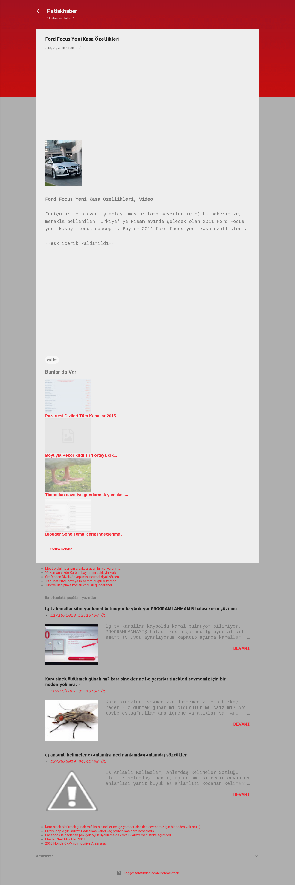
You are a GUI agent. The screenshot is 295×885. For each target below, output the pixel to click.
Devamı (241, 648)
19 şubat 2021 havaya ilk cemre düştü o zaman (80, 581)
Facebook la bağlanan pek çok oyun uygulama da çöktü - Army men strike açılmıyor (108, 835)
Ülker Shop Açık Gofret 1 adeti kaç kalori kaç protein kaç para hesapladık (99, 831)
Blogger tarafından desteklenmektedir (150, 873)
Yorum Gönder (61, 549)
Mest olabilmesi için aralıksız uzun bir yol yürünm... (83, 568)
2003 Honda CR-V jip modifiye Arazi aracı (76, 843)
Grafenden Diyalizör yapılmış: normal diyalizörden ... (83, 577)
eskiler (52, 360)
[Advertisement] (147, 90)
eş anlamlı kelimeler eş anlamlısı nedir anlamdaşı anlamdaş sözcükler (116, 754)
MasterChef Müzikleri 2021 (65, 839)
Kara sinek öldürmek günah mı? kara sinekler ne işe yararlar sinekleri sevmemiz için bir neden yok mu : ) (123, 827)
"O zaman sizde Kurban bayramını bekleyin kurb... (81, 573)
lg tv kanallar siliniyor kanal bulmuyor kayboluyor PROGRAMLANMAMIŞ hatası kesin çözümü (141, 608)
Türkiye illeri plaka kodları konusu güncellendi (78, 585)
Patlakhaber (62, 11)
